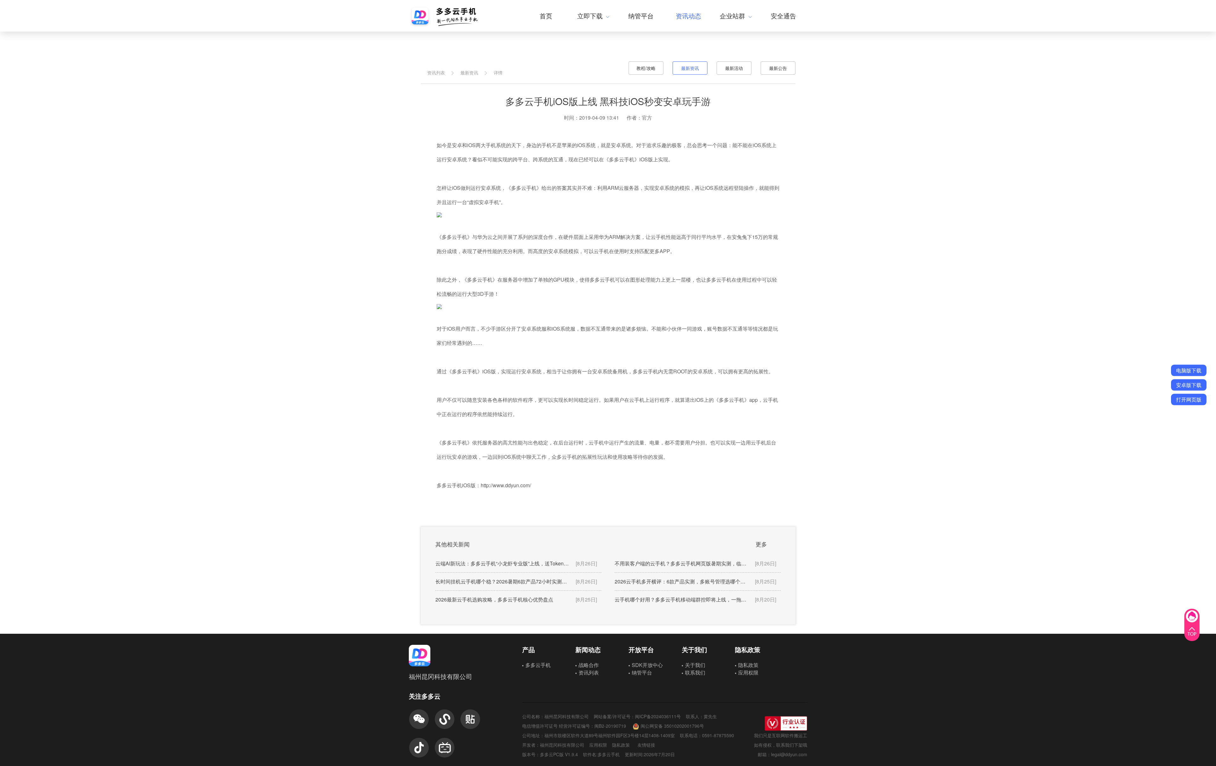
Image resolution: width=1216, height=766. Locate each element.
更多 (761, 544)
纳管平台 (641, 15)
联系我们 (695, 672)
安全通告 (783, 15)
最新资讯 (469, 72)
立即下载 (590, 15)
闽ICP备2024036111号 (658, 716)
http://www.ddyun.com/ (506, 485)
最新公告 (778, 68)
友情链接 (646, 745)
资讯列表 (436, 72)
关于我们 (695, 665)
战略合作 (589, 665)
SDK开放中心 (647, 665)
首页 (546, 15)
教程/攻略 (646, 68)
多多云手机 (538, 665)
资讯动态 (688, 15)
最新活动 (734, 68)
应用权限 (748, 672)
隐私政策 (748, 665)
